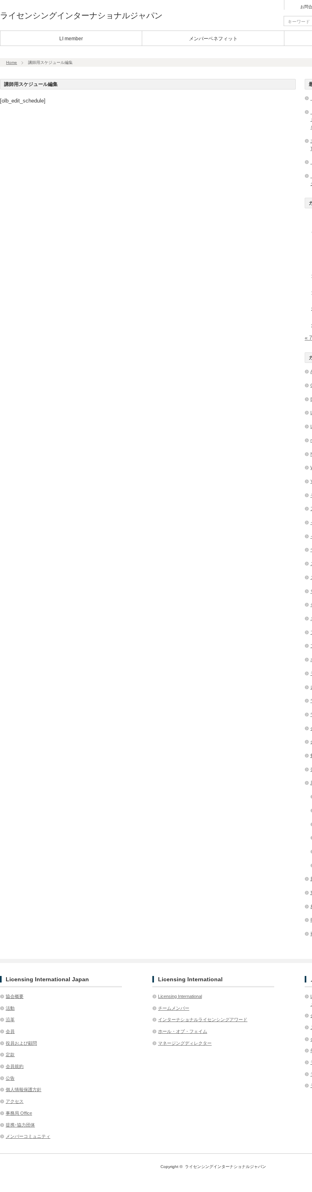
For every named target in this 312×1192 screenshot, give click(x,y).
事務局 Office (19, 1113)
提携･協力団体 (20, 1124)
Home (11, 62)
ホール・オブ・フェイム (182, 1031)
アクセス (15, 1101)
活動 (10, 1008)
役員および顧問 (21, 1043)
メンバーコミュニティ (28, 1136)
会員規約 (15, 1066)
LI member (71, 38)
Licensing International (180, 996)
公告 (10, 1078)
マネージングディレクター (185, 1043)
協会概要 (15, 996)
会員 (10, 1031)
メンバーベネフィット (213, 38)
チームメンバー (173, 1008)
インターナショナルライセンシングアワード (202, 1019)
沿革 (10, 1019)
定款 (10, 1054)
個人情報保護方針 (23, 1089)
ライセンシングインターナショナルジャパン (81, 15)
